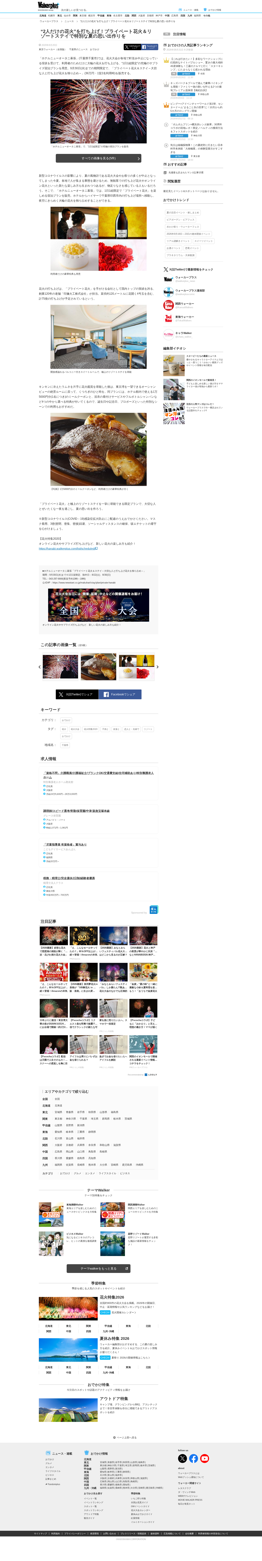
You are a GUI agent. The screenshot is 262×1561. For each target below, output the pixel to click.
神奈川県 (71, 1118)
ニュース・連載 (190, 10)
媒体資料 (155, 1533)
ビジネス (125, 1173)
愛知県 (58, 1131)
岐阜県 (69, 1131)
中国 (167, 15)
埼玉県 (94, 1118)
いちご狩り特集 (138, 1498)
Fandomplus (54, 1484)
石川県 (58, 1138)
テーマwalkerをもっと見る (99, 1268)
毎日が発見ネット (186, 1504)
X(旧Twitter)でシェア (134, 47)
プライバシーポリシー (75, 1533)
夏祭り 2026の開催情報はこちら (124, 1357)
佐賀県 (69, 1164)
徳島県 (81, 1158)
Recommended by (136, 1075)
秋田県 (92, 1112)
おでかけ (94, 49)
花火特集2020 (90, 729)
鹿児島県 (127, 1164)
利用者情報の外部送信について (213, 1533)
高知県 (92, 1158)
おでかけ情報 (214, 10)
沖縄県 (139, 1164)
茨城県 (128, 1118)
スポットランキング (93, 1510)
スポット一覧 (90, 1506)
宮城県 (58, 1112)
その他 (206, 15)
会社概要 (189, 1533)
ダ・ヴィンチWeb (186, 1492)
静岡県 (92, 1131)
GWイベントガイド (140, 1506)
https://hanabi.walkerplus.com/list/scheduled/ (67, 548)
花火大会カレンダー (140, 1510)
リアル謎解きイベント (178, 241)
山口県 (81, 1151)
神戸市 (159, 15)
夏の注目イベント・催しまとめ (183, 212)
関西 (134, 15)
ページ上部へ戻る (127, 1437)
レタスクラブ (184, 1488)
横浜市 (91, 15)
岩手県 (81, 1112)
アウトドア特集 (114, 1398)
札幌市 (51, 15)
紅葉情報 (135, 1518)
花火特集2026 (112, 1297)
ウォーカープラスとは (188, 1473)
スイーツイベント (203, 241)
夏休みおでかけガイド (141, 1514)
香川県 (58, 1158)
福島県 (114, 1112)
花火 (64, 729)
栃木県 (117, 1118)
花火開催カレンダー (117, 1312)
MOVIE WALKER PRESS (190, 1500)
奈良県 (92, 1145)
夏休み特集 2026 (114, 1338)
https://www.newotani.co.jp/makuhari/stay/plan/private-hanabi (84, 582)
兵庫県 (81, 1145)
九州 (189, 15)
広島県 (174, 15)
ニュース (69, 21)
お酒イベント (174, 248)
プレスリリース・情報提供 (133, 1533)
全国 (45, 1099)
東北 (59, 15)
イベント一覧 (90, 1498)
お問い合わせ (109, 1533)
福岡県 (197, 15)
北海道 (42, 15)
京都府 (150, 15)
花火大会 (75, 729)
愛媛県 (69, 1158)
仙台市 (67, 15)
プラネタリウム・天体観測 (180, 255)
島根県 (103, 1151)
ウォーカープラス (49, 21)
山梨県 (58, 1125)
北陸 (127, 15)
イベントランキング (93, 1502)
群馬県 (106, 1118)
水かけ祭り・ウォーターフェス (183, 226)
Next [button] (157, 666)
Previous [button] (40, 667)
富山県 (69, 1138)
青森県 (69, 1112)
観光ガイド (89, 1518)
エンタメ (90, 1173)
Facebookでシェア (152, 47)
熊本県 (92, 1164)
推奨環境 (94, 1533)
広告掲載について (172, 1533)
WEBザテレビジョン (188, 1496)
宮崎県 (114, 1164)
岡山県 (69, 1151)
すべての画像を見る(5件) (99, 158)
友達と (116, 729)
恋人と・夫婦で (131, 729)
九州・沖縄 (90, 1488)
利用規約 (55, 1533)
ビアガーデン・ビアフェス (180, 219)
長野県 (69, 1125)
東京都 (82, 15)
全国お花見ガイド (139, 1502)
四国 (183, 15)
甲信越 (100, 15)
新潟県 (81, 1125)
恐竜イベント (192, 248)
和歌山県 (105, 1145)
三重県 (81, 1131)
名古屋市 (117, 15)
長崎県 (81, 1164)
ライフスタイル (107, 1173)
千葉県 (65, 745)
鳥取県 (92, 1151)
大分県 (103, 1164)
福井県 (81, 1138)
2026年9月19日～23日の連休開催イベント (188, 234)
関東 (75, 15)
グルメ (77, 1173)
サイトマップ (40, 1533)
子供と (105, 729)
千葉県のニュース (78, 49)
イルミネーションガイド (143, 1522)
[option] (60, 666)
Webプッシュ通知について (191, 1477)
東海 (109, 15)
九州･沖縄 (108, 1331)
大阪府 (141, 15)
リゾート (148, 729)
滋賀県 (117, 1145)
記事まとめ (50, 1479)
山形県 (103, 1112)
